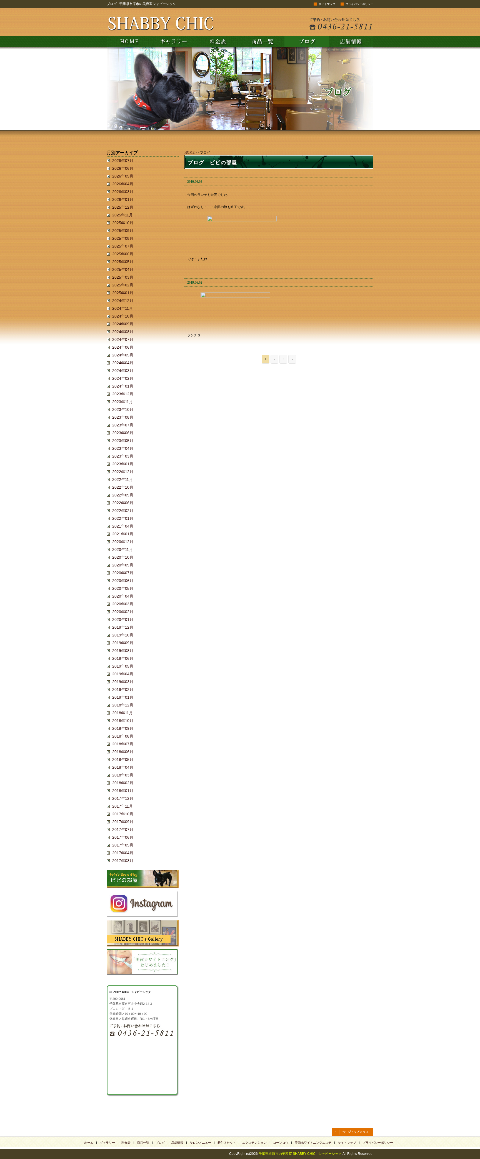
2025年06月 (122, 254)
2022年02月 (122, 510)
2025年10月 (122, 223)
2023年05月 (122, 440)
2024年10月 (122, 316)
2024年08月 (122, 331)
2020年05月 (122, 588)
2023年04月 (122, 448)
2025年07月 (122, 246)
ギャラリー (107, 1142)
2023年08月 (122, 417)
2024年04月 (122, 363)
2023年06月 (122, 433)
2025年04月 (122, 269)
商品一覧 (143, 1142)
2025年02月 (122, 285)
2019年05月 (122, 666)
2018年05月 (122, 759)
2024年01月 (122, 386)
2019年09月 (122, 643)
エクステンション (254, 1142)
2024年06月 (122, 347)
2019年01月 (122, 697)
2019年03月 (122, 682)
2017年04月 (122, 853)
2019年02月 (122, 689)
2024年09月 (122, 324)
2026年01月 (122, 199)
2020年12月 (122, 541)
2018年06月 (122, 752)
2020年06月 (122, 580)
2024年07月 (122, 339)
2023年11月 (122, 401)
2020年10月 (122, 557)
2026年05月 (122, 176)
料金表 (126, 1142)
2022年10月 (122, 487)
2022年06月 (122, 503)
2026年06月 (122, 168)
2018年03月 (122, 775)
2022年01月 (122, 518)
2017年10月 (122, 814)
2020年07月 (122, 573)
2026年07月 (122, 160)
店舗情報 (177, 1142)
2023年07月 (122, 425)
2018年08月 (122, 736)
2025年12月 (122, 207)
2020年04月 (122, 596)
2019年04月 (122, 674)
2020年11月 (122, 549)
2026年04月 (122, 184)
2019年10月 (122, 635)
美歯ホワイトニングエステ (313, 1142)
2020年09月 (122, 565)
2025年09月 (122, 230)
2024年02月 (122, 378)
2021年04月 (122, 526)
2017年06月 (122, 837)
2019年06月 (122, 658)
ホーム (88, 1142)
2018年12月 (122, 705)
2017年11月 (122, 806)
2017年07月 (122, 829)
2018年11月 (122, 713)
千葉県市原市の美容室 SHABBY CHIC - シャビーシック (300, 1154)
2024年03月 (122, 370)
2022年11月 (122, 479)
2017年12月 (122, 798)
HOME (189, 152)
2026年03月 (122, 191)
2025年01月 (122, 293)
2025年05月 (122, 261)
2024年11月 (122, 308)
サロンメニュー (200, 1142)
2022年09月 (122, 495)
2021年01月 (122, 534)
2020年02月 (122, 612)
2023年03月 (122, 456)
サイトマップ (327, 4)
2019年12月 (122, 627)
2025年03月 (122, 277)
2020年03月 (122, 604)
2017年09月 (122, 822)
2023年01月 (122, 464)
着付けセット (227, 1142)
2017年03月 (122, 860)
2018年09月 (122, 728)
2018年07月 (122, 744)
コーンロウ (280, 1142)
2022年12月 (122, 471)
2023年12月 (122, 394)
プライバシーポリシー (359, 4)
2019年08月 (122, 650)
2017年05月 (122, 845)
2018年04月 (122, 767)
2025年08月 (122, 238)
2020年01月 (122, 619)
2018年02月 (122, 783)
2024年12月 (122, 300)
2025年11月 (122, 215)
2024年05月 (122, 355)
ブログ (160, 1142)
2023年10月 (122, 409)
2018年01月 (122, 790)
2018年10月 (122, 720)
